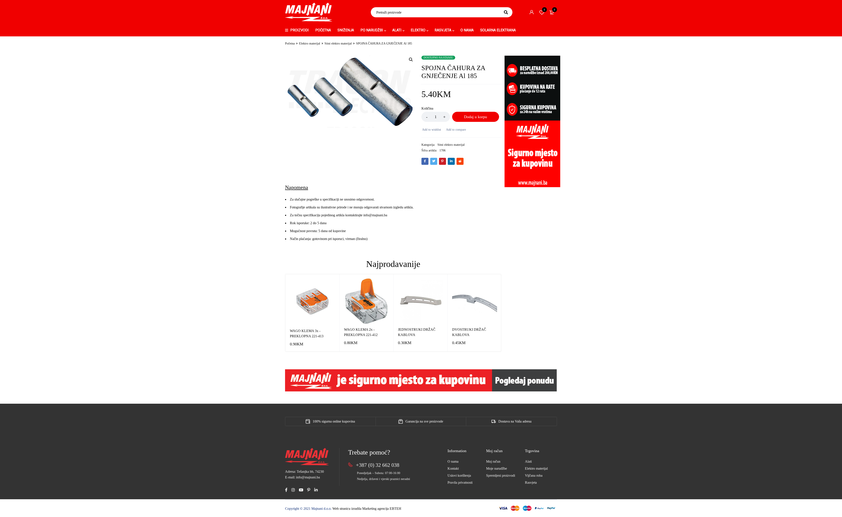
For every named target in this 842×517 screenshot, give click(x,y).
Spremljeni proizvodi (500, 475)
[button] (411, 60)
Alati (528, 461)
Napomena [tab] (296, 187)
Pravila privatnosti (460, 482)
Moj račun (493, 461)
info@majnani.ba (374, 215)
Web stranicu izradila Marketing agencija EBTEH (366, 508)
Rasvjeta (531, 482)
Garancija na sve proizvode (424, 421)
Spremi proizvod (544, 9)
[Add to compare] (455, 130)
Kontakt (453, 468)
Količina (427, 108)
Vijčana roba (533, 475)
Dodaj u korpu (475, 117)
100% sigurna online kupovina (334, 421)
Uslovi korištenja (459, 475)
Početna (290, 43)
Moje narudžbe (496, 468)
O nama (453, 461)
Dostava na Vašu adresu (515, 421)
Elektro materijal (309, 43)
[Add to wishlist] (431, 130)
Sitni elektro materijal (338, 43)
